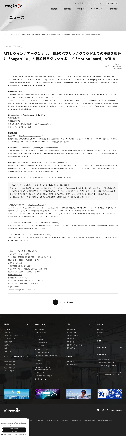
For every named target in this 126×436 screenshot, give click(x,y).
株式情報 (70, 342)
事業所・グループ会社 (11, 336)
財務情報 (70, 339)
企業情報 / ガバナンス (74, 345)
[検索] (100, 3)
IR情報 (79, 8)
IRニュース (70, 332)
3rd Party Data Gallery (43, 376)
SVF (38, 336)
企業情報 (100, 332)
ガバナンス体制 (9, 371)
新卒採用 (69, 361)
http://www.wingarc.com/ (49, 222)
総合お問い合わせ (103, 360)
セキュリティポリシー (52, 420)
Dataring (39, 360)
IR (98, 336)
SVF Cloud (40, 339)
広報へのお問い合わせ (105, 363)
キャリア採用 (71, 365)
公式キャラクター (9, 351)
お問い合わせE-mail (15, 263)
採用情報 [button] (113, 8)
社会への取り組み (9, 368)
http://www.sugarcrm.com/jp (30, 136)
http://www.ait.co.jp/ (36, 205)
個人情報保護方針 (76, 420)
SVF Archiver (41, 342)
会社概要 (7, 329)
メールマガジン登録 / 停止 (106, 366)
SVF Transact (41, 345)
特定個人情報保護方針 (89, 420)
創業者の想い (8, 342)
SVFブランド (40, 332)
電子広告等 (70, 348)
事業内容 (7, 332)
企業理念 (7, 345)
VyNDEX (38, 363)
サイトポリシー (39, 420)
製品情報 (67, 8)
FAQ (68, 351)
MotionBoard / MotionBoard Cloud (47, 355)
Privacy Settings (14, 428)
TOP (5, 34)
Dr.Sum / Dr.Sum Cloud (43, 352)
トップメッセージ (9, 339)
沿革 (5, 348)
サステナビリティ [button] (97, 8)
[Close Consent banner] (28, 419)
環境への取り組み (9, 361)
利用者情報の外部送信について (106, 420)
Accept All (14, 431)
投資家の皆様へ (72, 329)
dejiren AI (39, 372)
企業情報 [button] (54, 8)
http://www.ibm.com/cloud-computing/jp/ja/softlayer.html (41, 162)
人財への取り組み (9, 365)
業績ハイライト (72, 336)
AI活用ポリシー (65, 420)
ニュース (12, 34)
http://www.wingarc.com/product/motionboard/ (39, 148)
